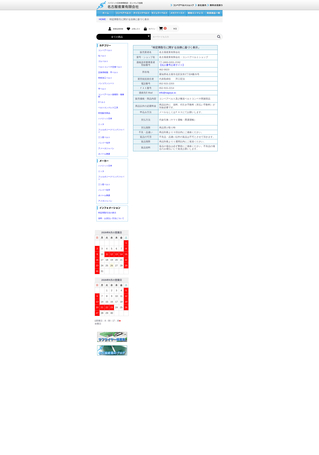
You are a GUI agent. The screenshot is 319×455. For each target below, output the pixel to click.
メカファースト (177, 13)
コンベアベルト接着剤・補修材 (111, 95)
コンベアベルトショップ (182, 5)
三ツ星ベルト (104, 137)
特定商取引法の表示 (107, 213)
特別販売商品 (104, 113)
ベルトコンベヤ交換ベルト (110, 67)
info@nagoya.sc (167, 92)
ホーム (105, 13)
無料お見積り (215, 5)
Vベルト (102, 102)
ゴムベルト (103, 61)
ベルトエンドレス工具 (108, 107)
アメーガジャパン (106, 148)
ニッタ (101, 124)
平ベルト (102, 89)
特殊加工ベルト (105, 78)
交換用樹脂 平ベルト (108, 72)
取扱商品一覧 (213, 13)
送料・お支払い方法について (111, 218)
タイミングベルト (141, 13)
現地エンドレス (195, 13)
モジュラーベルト (159, 13)
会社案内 (200, 5)
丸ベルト (102, 56)
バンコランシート (106, 83)
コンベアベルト (123, 13)
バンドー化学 (104, 143)
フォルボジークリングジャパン (111, 131)
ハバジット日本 (105, 118)
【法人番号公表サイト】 (172, 65)
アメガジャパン (105, 201)
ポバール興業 (104, 154)
